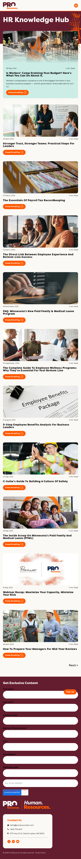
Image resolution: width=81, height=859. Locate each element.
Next (72, 665)
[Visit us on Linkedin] (13, 842)
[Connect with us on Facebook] (9, 842)
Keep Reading (15, 92)
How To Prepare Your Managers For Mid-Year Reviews (40, 649)
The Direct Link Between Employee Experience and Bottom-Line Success (38, 256)
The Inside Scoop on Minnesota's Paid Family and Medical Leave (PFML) (37, 537)
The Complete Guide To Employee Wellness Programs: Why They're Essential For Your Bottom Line (40, 369)
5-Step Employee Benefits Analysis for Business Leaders (36, 426)
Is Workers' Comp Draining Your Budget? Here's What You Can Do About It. (39, 74)
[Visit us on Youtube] (17, 842)
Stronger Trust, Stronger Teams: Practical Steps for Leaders (38, 145)
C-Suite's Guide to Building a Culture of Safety (35, 481)
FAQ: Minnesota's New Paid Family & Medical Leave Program (38, 312)
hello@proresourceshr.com (22, 825)
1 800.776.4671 (16, 829)
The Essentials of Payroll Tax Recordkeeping (34, 200)
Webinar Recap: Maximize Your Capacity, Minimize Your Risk (38, 593)
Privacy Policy (40, 853)
